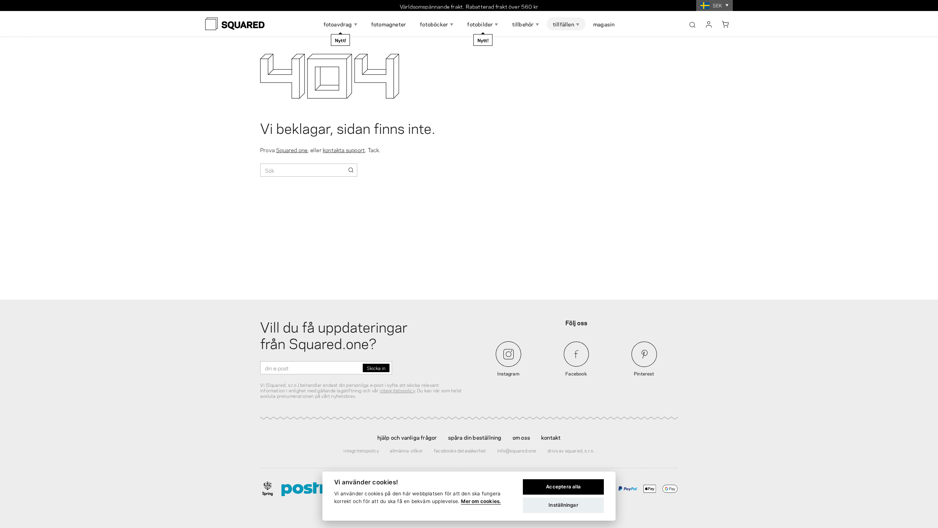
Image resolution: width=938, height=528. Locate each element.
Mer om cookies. (481, 501)
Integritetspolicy (360, 450)
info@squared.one (516, 450)
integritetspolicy (397, 390)
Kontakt (551, 437)
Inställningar (563, 505)
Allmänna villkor (406, 450)
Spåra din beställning (475, 437)
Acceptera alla (563, 486)
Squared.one (291, 150)
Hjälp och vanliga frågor (407, 437)
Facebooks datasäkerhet (460, 450)
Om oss (521, 437)
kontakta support (344, 150)
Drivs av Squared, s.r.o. (571, 450)
